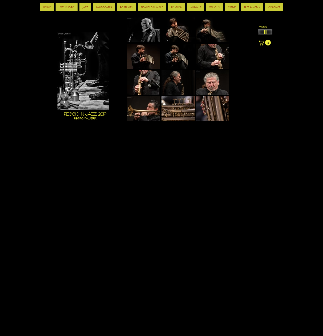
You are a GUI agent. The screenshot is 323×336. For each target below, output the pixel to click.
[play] (215, 124)
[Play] (265, 32)
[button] (85, 7)
